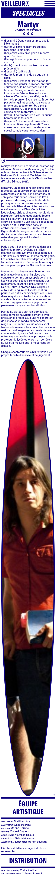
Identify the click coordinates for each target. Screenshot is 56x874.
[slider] (30, 160)
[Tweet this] (24, 33)
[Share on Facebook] (28, 33)
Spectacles (28, 13)
